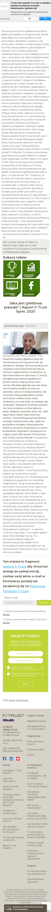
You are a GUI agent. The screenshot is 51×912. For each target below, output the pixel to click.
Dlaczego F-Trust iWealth (12, 771)
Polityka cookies (35, 749)
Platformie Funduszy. (18, 252)
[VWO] (10, 19)
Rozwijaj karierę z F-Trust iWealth (36, 727)
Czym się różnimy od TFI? (12, 820)
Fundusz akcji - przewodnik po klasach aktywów (36, 835)
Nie (29, 18)
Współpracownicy (36, 721)
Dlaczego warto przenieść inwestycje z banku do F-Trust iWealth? (13, 800)
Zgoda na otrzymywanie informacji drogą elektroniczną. (27, 668)
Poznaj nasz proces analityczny (13, 838)
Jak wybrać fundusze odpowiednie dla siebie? (36, 796)
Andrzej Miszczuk (14, 326)
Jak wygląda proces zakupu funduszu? (11, 829)
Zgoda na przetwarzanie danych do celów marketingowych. (27, 674)
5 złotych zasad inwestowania (35, 844)
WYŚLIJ (25, 683)
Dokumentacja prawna (35, 743)
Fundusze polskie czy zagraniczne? (37, 872)
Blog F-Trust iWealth (10, 847)
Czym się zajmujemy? (9, 780)
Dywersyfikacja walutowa (35, 880)
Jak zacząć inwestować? (34, 806)
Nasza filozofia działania (10, 788)
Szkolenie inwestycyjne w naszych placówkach (35, 855)
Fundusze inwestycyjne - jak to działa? (36, 776)
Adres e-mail (11, 597)
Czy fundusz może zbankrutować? (37, 825)
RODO (30, 755)
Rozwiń (6, 614)
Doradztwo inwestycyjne (10, 812)
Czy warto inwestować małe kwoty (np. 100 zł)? (37, 816)
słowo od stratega (18, 700)
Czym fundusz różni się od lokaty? (37, 785)
